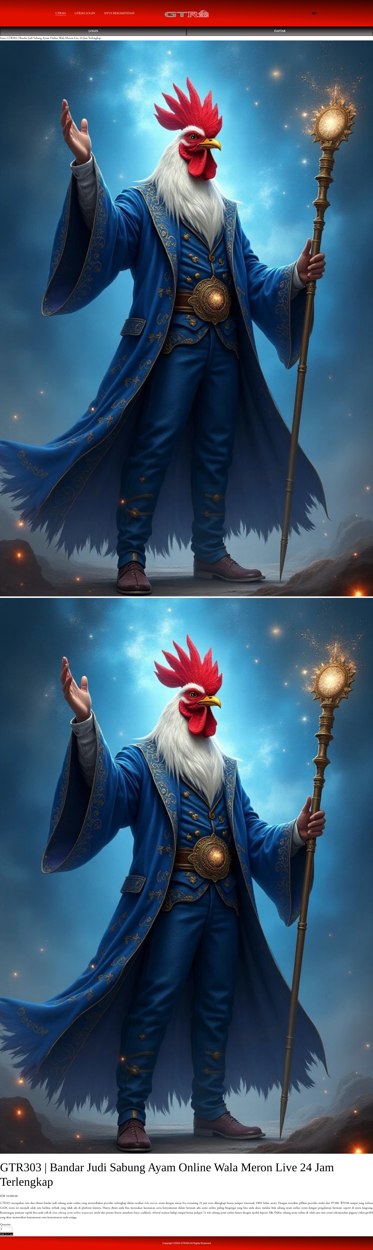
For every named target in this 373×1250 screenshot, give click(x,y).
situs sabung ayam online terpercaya (72, 1213)
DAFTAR (279, 31)
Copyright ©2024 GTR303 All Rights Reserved (186, 1243)
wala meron (151, 1203)
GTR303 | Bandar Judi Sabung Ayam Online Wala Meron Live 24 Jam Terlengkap (54, 38)
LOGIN (93, 31)
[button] (6, 1234)
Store (3, 38)
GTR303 (5, 1203)
